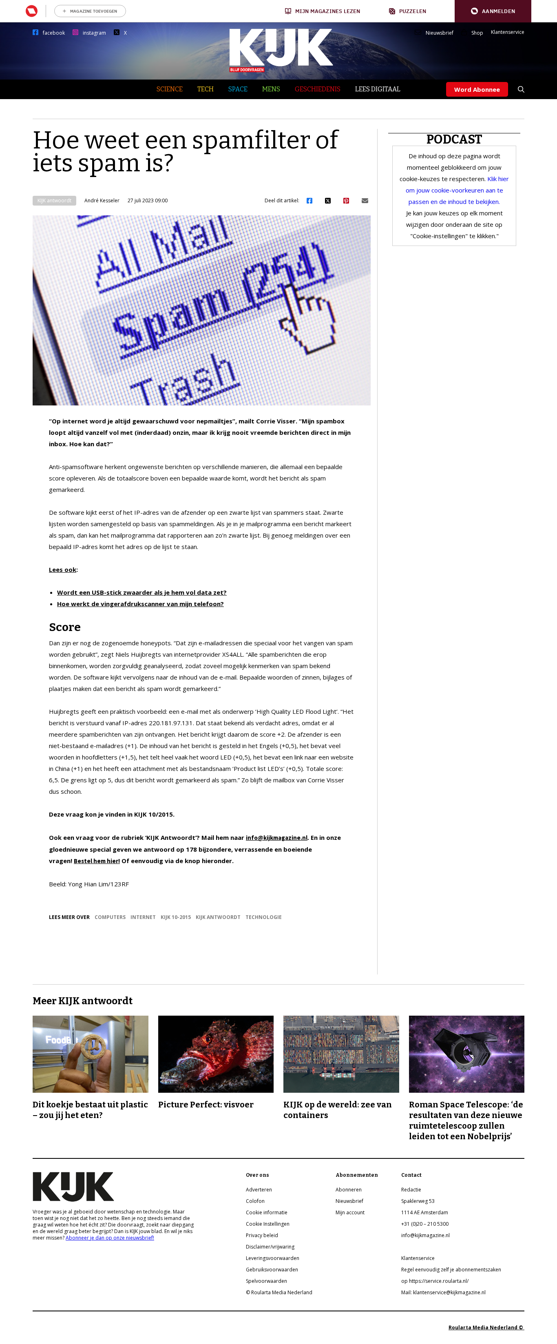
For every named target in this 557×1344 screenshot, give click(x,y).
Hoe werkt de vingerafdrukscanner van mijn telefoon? (140, 604)
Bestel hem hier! (97, 861)
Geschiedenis (317, 89)
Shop (477, 33)
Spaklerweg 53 (418, 1201)
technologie (263, 917)
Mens (271, 89)
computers (110, 917)
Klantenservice (507, 32)
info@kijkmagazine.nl (276, 837)
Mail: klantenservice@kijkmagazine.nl (443, 1292)
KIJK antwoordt (54, 200)
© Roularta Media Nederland (279, 1292)
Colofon (255, 1201)
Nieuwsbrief (439, 33)
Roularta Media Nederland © (486, 1327)
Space (238, 89)
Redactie (411, 1189)
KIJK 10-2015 (176, 917)
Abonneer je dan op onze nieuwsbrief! (110, 1237)
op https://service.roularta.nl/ (435, 1281)
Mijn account (350, 1212)
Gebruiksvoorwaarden (272, 1269)
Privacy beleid (262, 1235)
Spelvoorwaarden (266, 1281)
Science (170, 89)
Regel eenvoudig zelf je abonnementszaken (451, 1269)
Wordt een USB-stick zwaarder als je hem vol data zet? (142, 592)
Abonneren (349, 1189)
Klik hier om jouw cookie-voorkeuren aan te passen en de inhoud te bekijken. (457, 190)
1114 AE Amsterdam (424, 1212)
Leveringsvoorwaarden (272, 1258)
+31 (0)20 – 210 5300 (425, 1223)
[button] (493, 11)
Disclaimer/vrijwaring (270, 1246)
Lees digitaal (377, 89)
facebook (54, 33)
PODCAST (454, 139)
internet (143, 917)
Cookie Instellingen (268, 1223)
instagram (94, 33)
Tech (205, 89)
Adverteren (259, 1189)
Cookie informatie (266, 1212)
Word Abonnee (477, 89)
